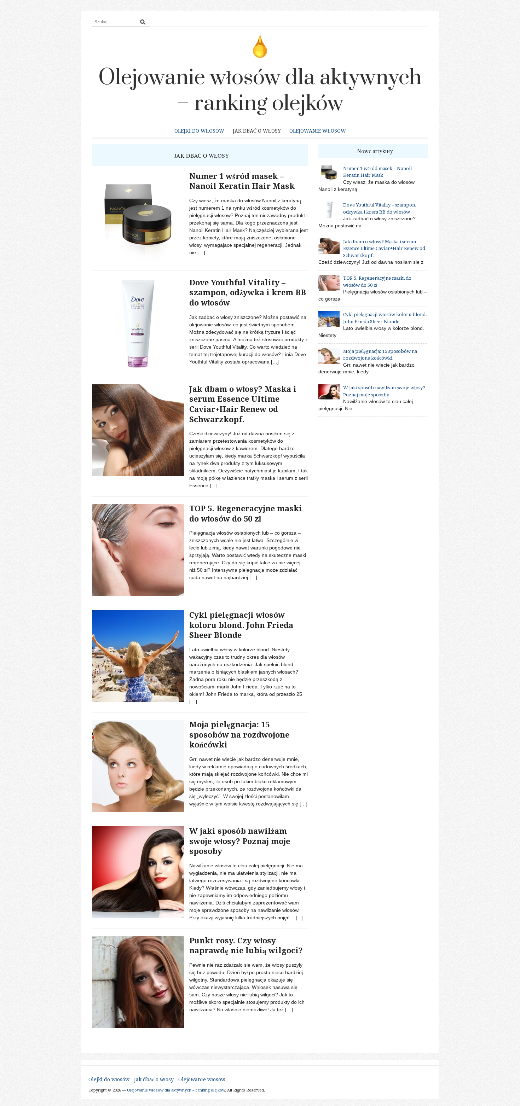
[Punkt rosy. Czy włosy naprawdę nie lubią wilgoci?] (138, 981)
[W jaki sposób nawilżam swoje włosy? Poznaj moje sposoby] (138, 872)
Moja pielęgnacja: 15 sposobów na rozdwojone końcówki (239, 734)
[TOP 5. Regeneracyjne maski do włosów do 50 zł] (138, 549)
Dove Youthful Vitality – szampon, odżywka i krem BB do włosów (247, 292)
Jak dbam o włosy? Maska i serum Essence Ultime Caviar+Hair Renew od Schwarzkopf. (384, 248)
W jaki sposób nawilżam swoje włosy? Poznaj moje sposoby (239, 841)
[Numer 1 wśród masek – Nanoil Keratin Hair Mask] (138, 217)
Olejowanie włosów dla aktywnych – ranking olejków (260, 90)
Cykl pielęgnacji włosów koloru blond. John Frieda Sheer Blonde (241, 625)
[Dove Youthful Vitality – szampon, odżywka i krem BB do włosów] (138, 323)
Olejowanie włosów (317, 131)
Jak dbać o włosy (257, 131)
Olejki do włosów (199, 131)
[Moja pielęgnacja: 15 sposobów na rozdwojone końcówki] (138, 765)
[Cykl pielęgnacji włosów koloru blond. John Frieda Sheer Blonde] (138, 656)
